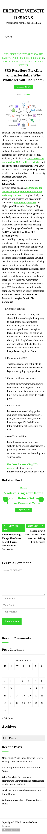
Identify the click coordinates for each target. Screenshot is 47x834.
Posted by (23, 95)
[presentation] (5, 499)
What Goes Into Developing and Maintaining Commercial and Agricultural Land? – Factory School (23, 781)
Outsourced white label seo (21, 54)
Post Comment (12, 621)
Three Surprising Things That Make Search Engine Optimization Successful (11, 542)
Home (23, 487)
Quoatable (14, 830)
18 (17, 695)
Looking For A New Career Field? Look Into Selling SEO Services (35, 536)
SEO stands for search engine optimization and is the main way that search (22, 192)
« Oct (4, 718)
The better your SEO (25, 202)
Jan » (10, 718)
